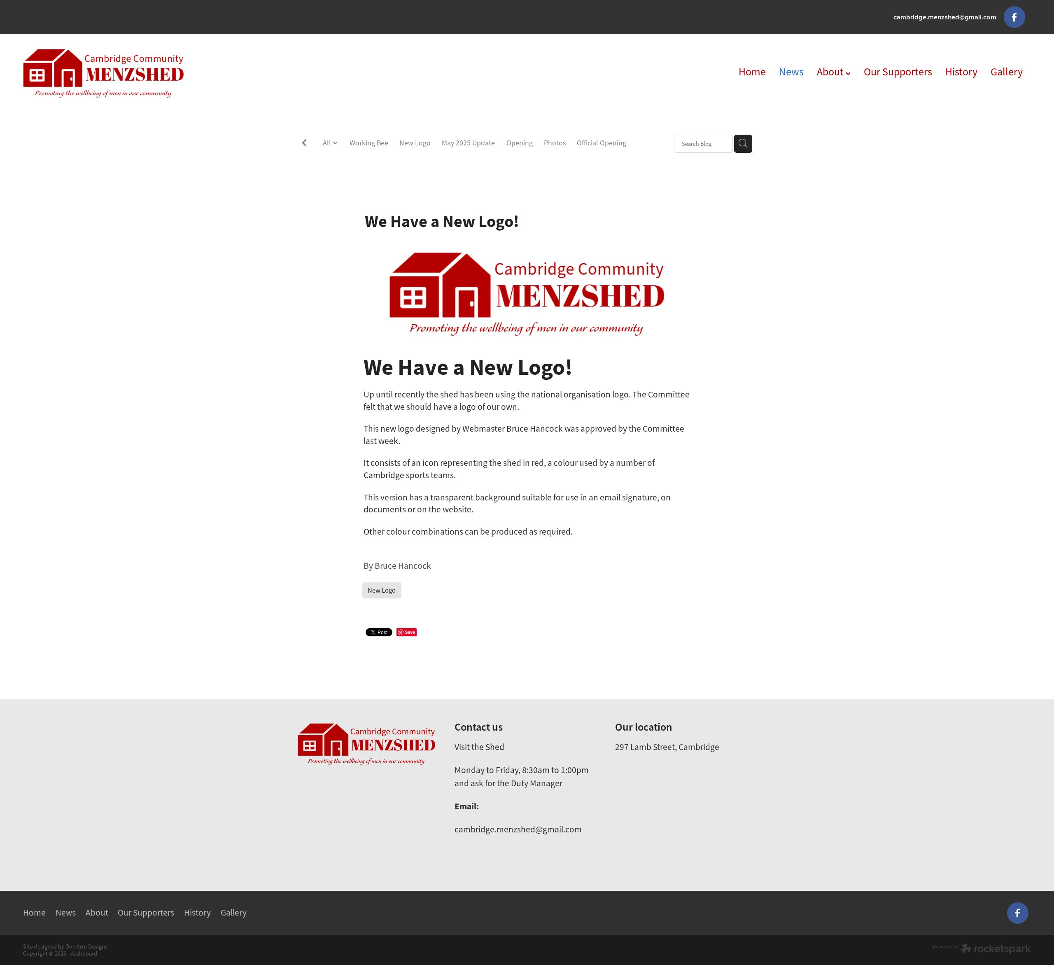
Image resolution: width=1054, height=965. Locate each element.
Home (752, 72)
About (831, 72)
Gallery (1007, 72)
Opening (519, 142)
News (791, 72)
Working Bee (369, 142)
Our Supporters (898, 72)
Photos (555, 142)
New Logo (415, 142)
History (961, 72)
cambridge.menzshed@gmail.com (944, 17)
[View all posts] (304, 144)
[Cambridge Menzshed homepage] (124, 73)
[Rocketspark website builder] (982, 949)
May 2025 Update (468, 142)
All (328, 142)
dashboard (83, 953)
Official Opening (601, 142)
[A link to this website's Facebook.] (1014, 17)
